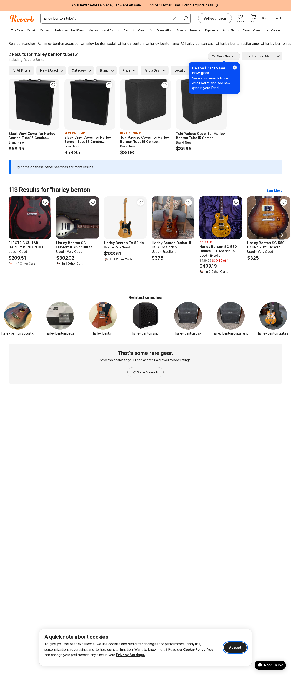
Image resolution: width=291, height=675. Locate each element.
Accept (235, 647)
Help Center (272, 30)
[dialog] (145, 647)
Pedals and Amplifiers (69, 30)
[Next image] (53, 104)
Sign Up (266, 18)
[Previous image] (14, 104)
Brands (181, 30)
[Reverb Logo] (22, 18)
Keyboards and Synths (104, 30)
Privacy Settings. (130, 655)
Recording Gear (134, 30)
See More (274, 190)
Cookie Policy (194, 649)
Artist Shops (231, 30)
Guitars (45, 30)
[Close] (175, 18)
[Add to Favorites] (53, 85)
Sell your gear (214, 18)
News (193, 30)
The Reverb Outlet (23, 30)
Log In (278, 18)
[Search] (185, 18)
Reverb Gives (251, 30)
